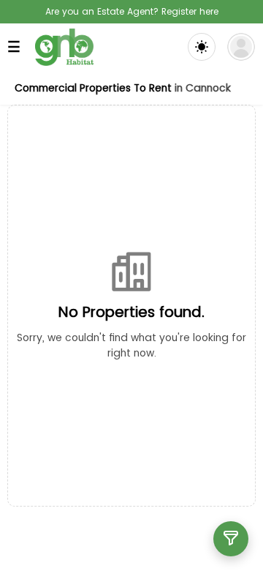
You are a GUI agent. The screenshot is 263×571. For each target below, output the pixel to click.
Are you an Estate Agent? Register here (131, 11)
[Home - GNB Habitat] (64, 47)
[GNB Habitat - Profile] (241, 46)
